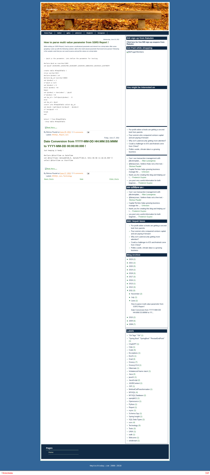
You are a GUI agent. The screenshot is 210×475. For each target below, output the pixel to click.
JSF (131, 386)
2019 (131, 270)
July (132, 297)
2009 (131, 321)
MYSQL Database (136, 395)
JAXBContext (134, 383)
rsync (131, 410)
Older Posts (114, 179)
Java (131, 374)
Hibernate (133, 368)
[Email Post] (88, 132)
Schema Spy (134, 413)
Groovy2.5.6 (134, 365)
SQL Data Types (135, 420)
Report (61, 135)
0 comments (78, 132)
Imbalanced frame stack (139, 371)
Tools (131, 428)
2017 (131, 277)
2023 (131, 259)
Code (131, 350)
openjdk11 (133, 398)
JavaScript (133, 380)
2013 (131, 284)
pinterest (78, 33)
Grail (131, 359)
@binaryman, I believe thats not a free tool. (146, 164)
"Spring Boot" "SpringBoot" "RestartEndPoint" (146, 338)
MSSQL (55, 135)
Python (132, 404)
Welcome (133, 438)
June (133, 301)
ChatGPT (133, 344)
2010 (131, 317)
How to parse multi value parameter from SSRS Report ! (76, 42)
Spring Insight (134, 416)
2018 (131, 273)
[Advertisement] (147, 69)
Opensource (134, 401)
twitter (59, 33)
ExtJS (131, 356)
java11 (131, 377)
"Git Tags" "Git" (135, 335)
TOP (207, 473)
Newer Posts (49, 179)
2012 (131, 287)
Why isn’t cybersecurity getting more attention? (147, 141)
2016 (131, 280)
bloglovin (90, 33)
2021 (131, 263)
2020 (131, 266)
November (135, 294)
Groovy (132, 362)
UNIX (131, 432)
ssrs (66, 135)
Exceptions (133, 353)
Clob (131, 347)
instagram (101, 33)
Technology (67, 176)
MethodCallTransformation (139, 389)
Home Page (48, 33)
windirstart (133, 441)
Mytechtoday (52, 9)
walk (131, 435)
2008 (131, 324)
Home (81, 179)
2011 (131, 291)
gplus (68, 33)
